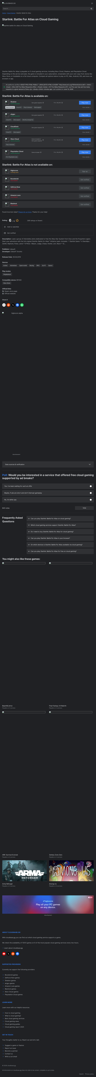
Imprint (81, 1074)
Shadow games (10, 980)
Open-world (23, 265)
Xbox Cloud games (11, 992)
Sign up (85, 171)
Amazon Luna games (12, 986)
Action (5, 265)
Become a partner (11, 1051)
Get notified (85, 180)
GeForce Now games (12, 978)
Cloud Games (11, 13)
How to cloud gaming (12, 1013)
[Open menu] (92, 3)
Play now (85, 103)
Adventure (13, 265)
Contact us (9, 1054)
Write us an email (11, 1056)
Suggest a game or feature (14, 1045)
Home (4, 13)
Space (50, 265)
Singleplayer (7, 274)
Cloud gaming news (12, 1021)
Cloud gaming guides (12, 1024)
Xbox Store (6, 283)
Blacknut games (10, 989)
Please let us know (24, 212)
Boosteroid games (11, 975)
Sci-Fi (44, 265)
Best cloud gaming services (14, 1018)
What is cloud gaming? (13, 1016)
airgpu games (10, 983)
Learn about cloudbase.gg (13, 948)
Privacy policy (89, 1074)
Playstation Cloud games (14, 994)
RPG (38, 265)
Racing (32, 265)
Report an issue (10, 1048)
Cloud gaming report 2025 (14, 1027)
